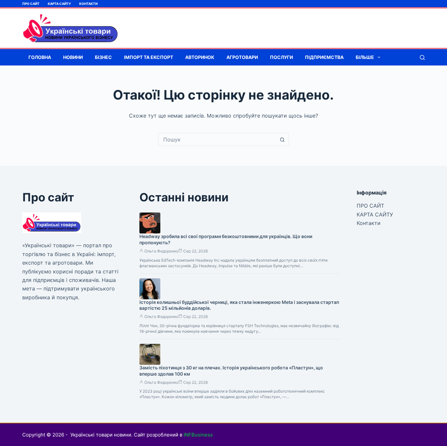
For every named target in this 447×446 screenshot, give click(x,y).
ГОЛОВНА (39, 57)
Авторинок (199, 57)
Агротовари (242, 57)
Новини (73, 57)
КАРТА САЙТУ (59, 4)
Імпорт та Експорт (148, 57)
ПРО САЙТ (31, 4)
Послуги (281, 57)
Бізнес (103, 57)
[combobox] (217, 139)
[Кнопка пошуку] (282, 139)
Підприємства (324, 57)
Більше (365, 57)
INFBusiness (198, 435)
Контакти (88, 4)
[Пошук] (422, 57)
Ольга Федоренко (161, 251)
